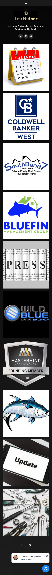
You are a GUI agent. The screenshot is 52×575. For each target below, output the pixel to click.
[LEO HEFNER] (26, 16)
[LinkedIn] (20, 36)
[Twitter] (31, 36)
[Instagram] (26, 36)
